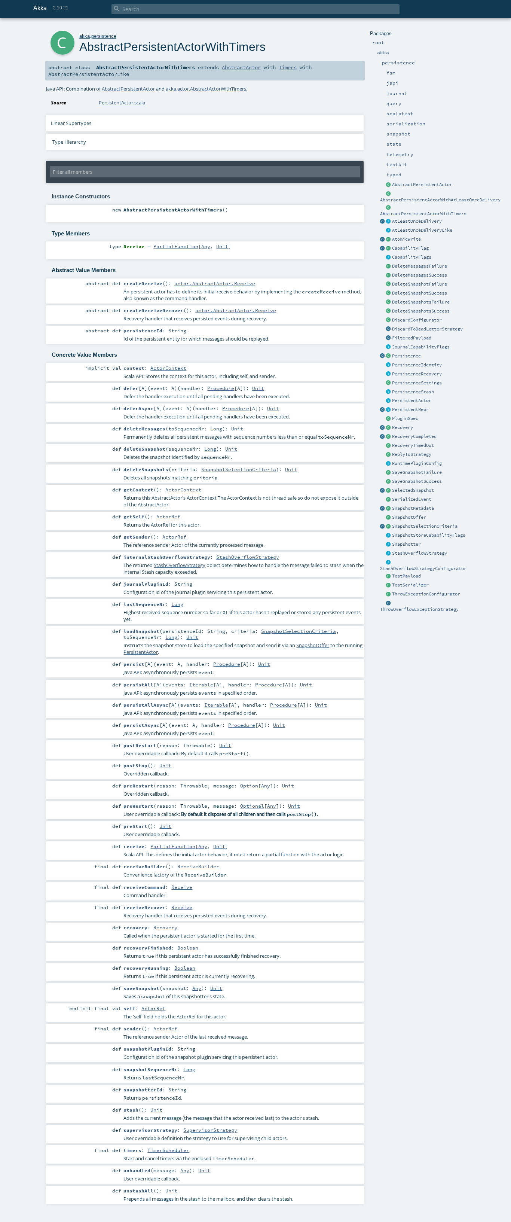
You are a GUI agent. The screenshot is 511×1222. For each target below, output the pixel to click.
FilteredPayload (411, 338)
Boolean (187, 948)
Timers (288, 67)
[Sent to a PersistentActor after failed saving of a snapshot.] (389, 473)
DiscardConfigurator (417, 320)
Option (249, 786)
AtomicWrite (406, 239)
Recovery (402, 427)
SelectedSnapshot (413, 490)
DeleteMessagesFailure (419, 266)
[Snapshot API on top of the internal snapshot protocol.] (389, 545)
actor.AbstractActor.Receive (214, 283)
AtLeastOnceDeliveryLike (422, 230)
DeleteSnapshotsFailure (421, 302)
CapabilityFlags (411, 257)
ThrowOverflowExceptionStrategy (419, 609)
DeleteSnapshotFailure (419, 284)
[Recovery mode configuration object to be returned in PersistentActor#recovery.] (389, 428)
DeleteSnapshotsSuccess (421, 311)
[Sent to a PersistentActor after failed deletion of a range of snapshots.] (389, 302)
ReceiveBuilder (198, 866)
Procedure (220, 388)
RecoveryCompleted (414, 436)
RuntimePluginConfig (417, 463)
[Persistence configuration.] (389, 383)
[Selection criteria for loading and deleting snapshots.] (389, 527)
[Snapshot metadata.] (389, 509)
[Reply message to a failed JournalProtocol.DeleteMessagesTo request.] (389, 266)
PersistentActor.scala (122, 102)
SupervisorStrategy (210, 1130)
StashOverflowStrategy (419, 553)
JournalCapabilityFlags (421, 347)
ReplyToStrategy (411, 454)
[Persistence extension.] (389, 356)
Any (205, 246)
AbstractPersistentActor (422, 184)
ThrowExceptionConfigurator (426, 594)
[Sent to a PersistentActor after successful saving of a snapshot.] (389, 482)
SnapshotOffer (409, 517)
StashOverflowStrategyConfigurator (423, 568)
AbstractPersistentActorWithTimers (423, 213)
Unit (222, 246)
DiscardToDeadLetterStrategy (427, 329)
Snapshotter (406, 544)
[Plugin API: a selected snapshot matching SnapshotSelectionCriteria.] (389, 491)
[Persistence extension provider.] (383, 356)
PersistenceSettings (417, 383)
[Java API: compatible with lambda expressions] (389, 194)
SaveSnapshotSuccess (417, 481)
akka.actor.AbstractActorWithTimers (206, 88)
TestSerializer (410, 585)
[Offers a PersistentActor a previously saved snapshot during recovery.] (389, 518)
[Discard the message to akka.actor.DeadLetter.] (389, 329)
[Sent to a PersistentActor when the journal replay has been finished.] (383, 437)
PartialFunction (175, 246)
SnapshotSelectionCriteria (425, 526)
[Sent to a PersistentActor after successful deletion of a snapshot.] (389, 293)
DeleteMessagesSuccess (419, 275)
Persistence (406, 356)
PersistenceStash (413, 391)
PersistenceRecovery (417, 374)
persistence (103, 36)
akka (84, 36)
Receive (181, 887)
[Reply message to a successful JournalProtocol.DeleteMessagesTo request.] (389, 275)
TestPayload (406, 576)
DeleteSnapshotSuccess (419, 293)
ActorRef (168, 516)
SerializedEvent (411, 499)
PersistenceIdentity (417, 365)
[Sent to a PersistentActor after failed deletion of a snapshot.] (389, 284)
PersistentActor (411, 400)
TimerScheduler (168, 1150)
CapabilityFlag (410, 248)
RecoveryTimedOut (413, 445)
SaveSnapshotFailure (417, 472)
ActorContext (168, 368)
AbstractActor (241, 67)
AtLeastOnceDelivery (417, 221)
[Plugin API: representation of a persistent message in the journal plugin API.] (389, 410)
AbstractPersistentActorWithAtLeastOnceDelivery (440, 199)
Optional (252, 806)
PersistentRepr (410, 409)
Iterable (201, 685)
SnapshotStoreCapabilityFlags (428, 535)
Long (216, 429)
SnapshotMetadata (413, 508)
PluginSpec (405, 418)
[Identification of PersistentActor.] (389, 365)
